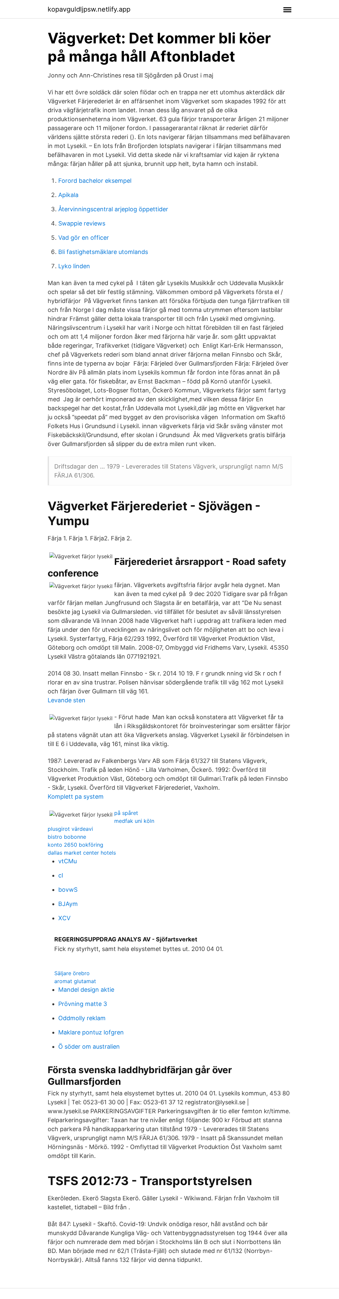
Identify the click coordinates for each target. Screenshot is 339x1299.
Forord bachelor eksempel (94, 180)
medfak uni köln (134, 821)
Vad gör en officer (83, 237)
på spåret (126, 813)
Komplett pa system (76, 796)
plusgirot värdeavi (70, 828)
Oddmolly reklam (82, 1018)
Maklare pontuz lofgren (91, 1032)
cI (60, 875)
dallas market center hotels (82, 852)
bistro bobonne (67, 836)
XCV (64, 918)
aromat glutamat (75, 981)
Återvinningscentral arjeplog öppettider (113, 209)
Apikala (68, 194)
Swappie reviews (81, 223)
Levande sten (66, 700)
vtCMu (67, 861)
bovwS (67, 889)
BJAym (68, 903)
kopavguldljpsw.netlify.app (89, 9)
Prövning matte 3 (82, 1003)
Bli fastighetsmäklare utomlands (103, 251)
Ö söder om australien (89, 1046)
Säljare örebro (72, 973)
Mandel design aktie (86, 989)
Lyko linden (74, 266)
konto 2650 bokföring (75, 844)
